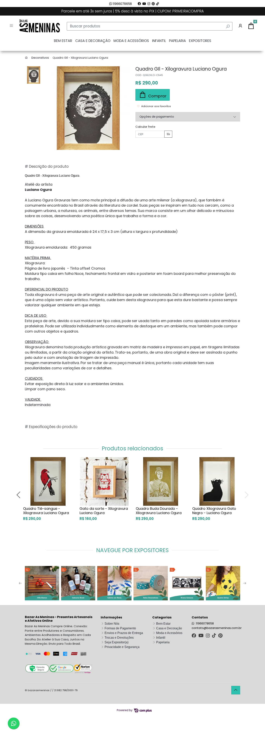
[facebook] (194, 636)
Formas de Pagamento (120, 628)
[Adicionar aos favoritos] (28, 460)
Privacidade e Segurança (122, 647)
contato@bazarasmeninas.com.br (217, 628)
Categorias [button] (161, 617)
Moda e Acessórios (131, 40)
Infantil (159, 40)
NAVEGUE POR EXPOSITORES (132, 550)
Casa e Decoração (92, 40)
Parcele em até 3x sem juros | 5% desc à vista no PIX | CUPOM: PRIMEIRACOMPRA (132, 11)
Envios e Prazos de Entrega (124, 633)
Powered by (125, 710)
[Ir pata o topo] (235, 690)
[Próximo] (246, 495)
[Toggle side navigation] (11, 26)
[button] (240, 26)
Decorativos (40, 58)
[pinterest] (220, 636)
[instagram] (208, 636)
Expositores (200, 40)
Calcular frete (145, 127)
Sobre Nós (112, 623)
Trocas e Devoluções (119, 637)
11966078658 (122, 4)
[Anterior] (19, 495)
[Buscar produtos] (228, 26)
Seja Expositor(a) (116, 642)
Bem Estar (63, 40)
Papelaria (177, 40)
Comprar (52, 527)
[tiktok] (214, 636)
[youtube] (201, 636)
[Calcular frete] (168, 134)
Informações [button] (111, 617)
